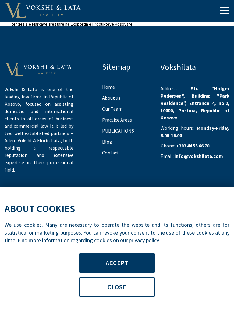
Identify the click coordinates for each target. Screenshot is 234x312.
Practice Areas (117, 120)
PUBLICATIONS (118, 131)
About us (111, 98)
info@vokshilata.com (199, 156)
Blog (107, 142)
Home (108, 87)
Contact (110, 153)
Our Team (112, 109)
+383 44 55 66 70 (192, 146)
